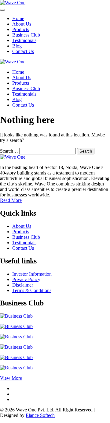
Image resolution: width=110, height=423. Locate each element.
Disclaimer (22, 284)
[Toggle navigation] (2, 10)
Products (20, 29)
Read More (11, 200)
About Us (21, 23)
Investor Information (32, 274)
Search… (9, 150)
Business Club (26, 34)
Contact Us (23, 51)
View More (11, 378)
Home (18, 18)
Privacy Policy (26, 279)
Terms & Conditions (31, 290)
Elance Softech (40, 415)
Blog (17, 45)
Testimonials (24, 40)
